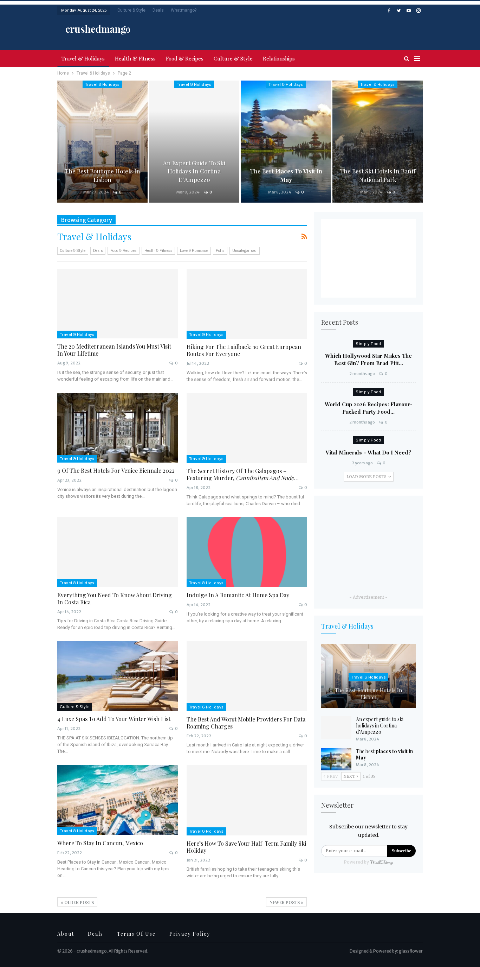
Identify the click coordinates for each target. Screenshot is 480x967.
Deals (158, 10)
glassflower (411, 951)
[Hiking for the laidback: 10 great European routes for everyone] (247, 304)
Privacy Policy (189, 933)
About (65, 933)
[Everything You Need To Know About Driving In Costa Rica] (117, 552)
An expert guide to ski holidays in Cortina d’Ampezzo (194, 171)
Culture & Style (131, 10)
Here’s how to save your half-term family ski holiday (246, 847)
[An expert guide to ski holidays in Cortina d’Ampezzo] (194, 141)
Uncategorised (244, 251)
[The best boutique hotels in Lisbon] (102, 141)
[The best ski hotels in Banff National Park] (377, 141)
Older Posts (78, 902)
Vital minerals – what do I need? (368, 452)
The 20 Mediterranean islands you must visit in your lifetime (114, 350)
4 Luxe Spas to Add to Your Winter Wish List (113, 719)
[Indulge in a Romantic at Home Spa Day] (247, 552)
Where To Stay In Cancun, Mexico (100, 843)
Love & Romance (194, 251)
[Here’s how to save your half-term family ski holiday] (247, 800)
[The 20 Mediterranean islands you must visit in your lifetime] (117, 304)
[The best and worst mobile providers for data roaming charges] (247, 676)
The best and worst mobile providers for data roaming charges (246, 722)
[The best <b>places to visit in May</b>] (286, 141)
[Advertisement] (340, 28)
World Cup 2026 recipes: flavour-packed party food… (369, 408)
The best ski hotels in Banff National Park (377, 175)
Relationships (279, 58)
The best (286, 175)
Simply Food (368, 344)
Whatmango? (183, 10)
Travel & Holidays (83, 58)
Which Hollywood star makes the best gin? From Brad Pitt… (368, 359)
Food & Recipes (184, 58)
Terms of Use (136, 933)
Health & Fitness (135, 58)
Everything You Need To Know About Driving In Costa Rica (114, 598)
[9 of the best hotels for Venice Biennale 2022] (117, 428)
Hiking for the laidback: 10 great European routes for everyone (244, 350)
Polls (220, 251)
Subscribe (401, 850)
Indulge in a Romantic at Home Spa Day (238, 595)
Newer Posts (285, 902)
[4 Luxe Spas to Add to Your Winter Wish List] (117, 676)
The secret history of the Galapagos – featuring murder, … (243, 474)
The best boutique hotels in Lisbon (102, 175)
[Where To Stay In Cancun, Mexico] (117, 800)
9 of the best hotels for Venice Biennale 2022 (116, 470)
